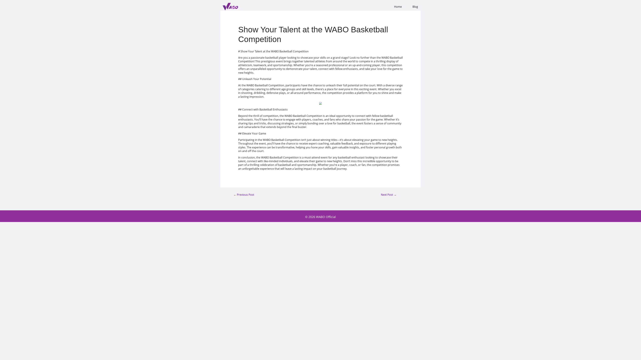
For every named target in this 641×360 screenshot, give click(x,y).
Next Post (388, 194)
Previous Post (244, 194)
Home (398, 6)
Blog (415, 6)
